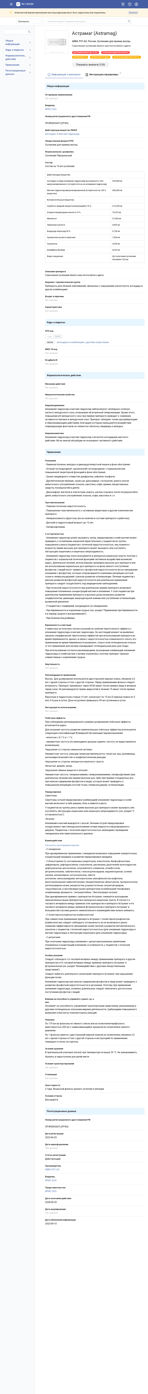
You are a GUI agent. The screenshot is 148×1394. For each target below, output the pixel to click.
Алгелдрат (51, 134)
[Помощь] (129, 4)
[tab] (64, 74)
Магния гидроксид (69, 134)
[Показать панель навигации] (11, 4)
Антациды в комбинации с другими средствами (83, 342)
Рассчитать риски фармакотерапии (62, 845)
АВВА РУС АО (52, 1169)
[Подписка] (123, 4)
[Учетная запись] (136, 4)
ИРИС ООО (51, 109)
